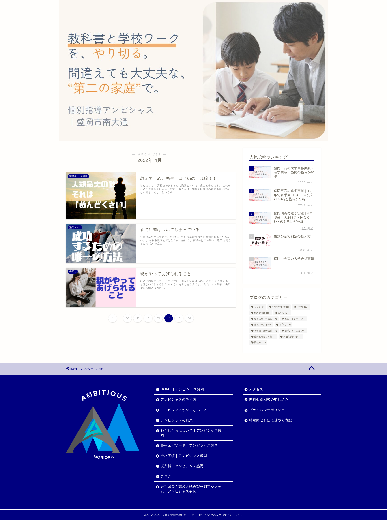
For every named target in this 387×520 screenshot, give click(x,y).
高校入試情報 (292, 336)
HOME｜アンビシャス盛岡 (182, 389)
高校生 (260, 342)
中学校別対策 (280, 307)
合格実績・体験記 (265, 319)
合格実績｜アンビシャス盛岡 (184, 456)
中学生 (302, 307)
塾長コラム (262, 324)
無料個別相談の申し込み (268, 399)
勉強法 (283, 313)
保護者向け (262, 313)
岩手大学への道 (295, 331)
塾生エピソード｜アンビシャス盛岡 (189, 445)
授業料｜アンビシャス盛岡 (182, 466)
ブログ (259, 307)
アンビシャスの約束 (177, 420)
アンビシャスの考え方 (178, 399)
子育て (285, 324)
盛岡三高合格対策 (264, 336)
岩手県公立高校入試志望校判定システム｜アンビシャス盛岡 (191, 489)
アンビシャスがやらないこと (184, 410)
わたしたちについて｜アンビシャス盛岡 (191, 432)
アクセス (256, 389)
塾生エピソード (295, 319)
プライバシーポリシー (267, 410)
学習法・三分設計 (265, 331)
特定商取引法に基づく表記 (270, 420)
